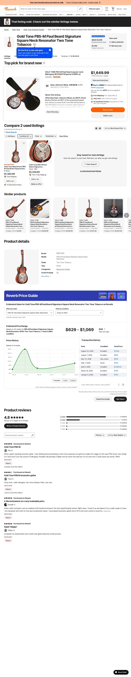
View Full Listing (52, 112)
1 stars (62, 429)
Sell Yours (120, 399)
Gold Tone (60, 253)
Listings (7, 56)
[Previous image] (9, 94)
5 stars (63, 417)
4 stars (63, 420)
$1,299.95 (117, 367)
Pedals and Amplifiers (33, 14)
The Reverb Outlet (11, 14)
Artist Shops (102, 14)
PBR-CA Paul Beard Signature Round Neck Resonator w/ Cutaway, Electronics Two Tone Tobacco (112, 224)
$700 (116, 363)
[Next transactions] (123, 384)
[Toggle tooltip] (44, 63)
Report (8, 463)
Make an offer (36, 184)
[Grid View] (96, 128)
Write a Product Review (16, 426)
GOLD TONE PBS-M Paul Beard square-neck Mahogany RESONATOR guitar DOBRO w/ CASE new (64, 73)
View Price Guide (103, 399)
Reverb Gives (112, 14)
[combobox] (27, 312)
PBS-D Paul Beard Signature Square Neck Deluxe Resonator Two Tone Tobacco (14, 224)
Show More (45, 276)
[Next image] (37, 94)
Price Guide (52, 56)
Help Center (122, 14)
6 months (57, 380)
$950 (116, 359)
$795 (116, 371)
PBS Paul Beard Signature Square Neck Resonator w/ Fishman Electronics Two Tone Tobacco (64, 224)
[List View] (100, 128)
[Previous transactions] (118, 384)
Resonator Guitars (63, 269)
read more (107, 511)
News (84, 14)
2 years (73, 380)
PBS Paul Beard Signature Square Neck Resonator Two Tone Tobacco (39, 224)
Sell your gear (94, 9)
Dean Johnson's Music (59, 85)
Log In (125, 9)
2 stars (62, 426)
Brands (78, 14)
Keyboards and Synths (50, 14)
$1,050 (116, 351)
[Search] (80, 8)
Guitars (21, 14)
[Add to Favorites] (34, 44)
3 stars (63, 423)
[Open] (51, 313)
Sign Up (119, 9)
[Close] (50, 50)
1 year (65, 380)
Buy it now (108, 110)
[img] (73, 85)
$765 (116, 375)
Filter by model (11, 309)
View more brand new (100, 80)
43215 (106, 76)
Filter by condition (62, 309)
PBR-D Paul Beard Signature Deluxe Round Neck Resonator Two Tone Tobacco (88, 224)
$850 (116, 355)
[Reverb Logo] (10, 9)
